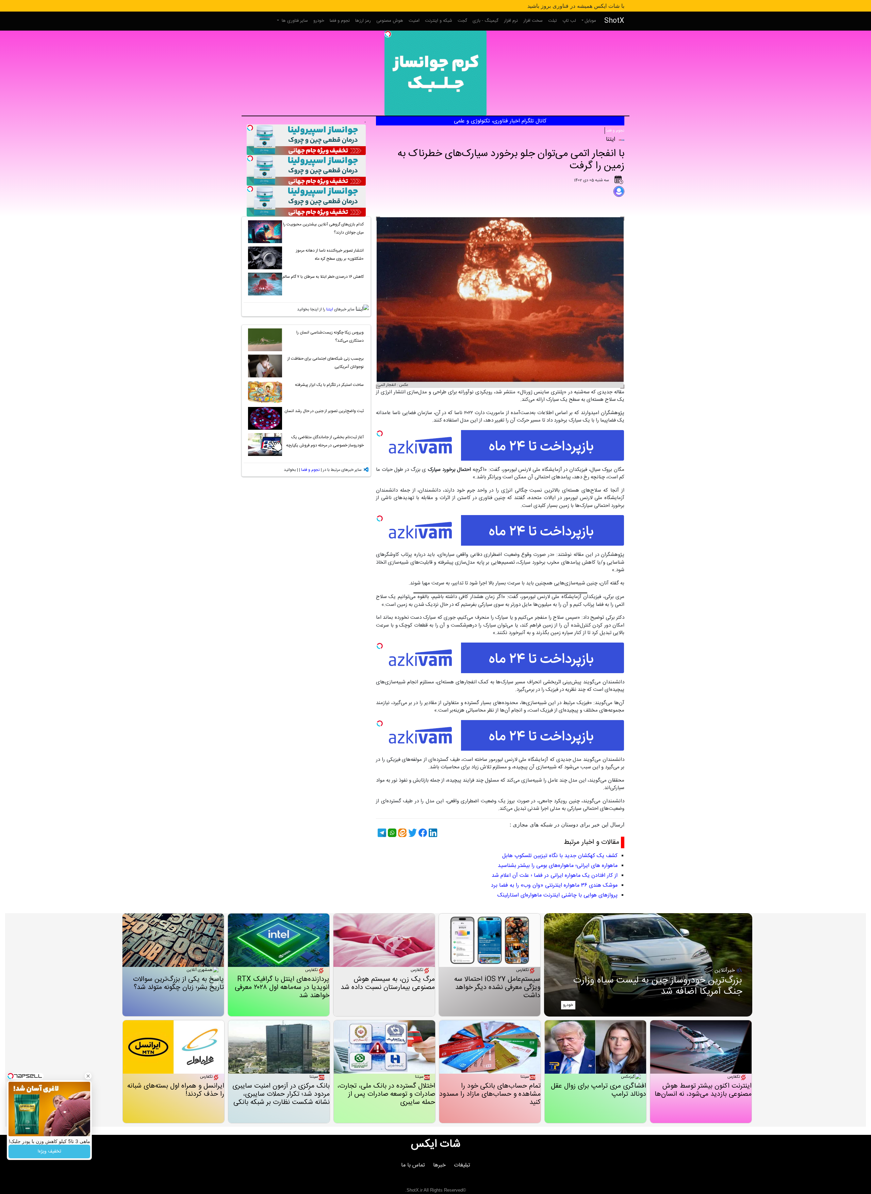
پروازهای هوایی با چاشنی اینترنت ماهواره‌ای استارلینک (557, 895)
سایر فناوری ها (294, 20)
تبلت (552, 20)
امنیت (414, 20)
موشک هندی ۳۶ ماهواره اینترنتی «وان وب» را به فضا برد (554, 885)
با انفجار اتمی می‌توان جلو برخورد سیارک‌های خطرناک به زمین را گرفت (510, 160)
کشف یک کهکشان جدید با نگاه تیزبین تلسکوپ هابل (560, 855)
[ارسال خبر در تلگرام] (381, 833)
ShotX (614, 21)
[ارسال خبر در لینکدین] (432, 833)
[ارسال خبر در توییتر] (412, 833)
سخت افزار (533, 20)
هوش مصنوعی (389, 20)
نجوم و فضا (340, 20)
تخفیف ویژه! (49, 1151)
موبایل (590, 20)
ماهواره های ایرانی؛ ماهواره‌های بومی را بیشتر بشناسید (558, 865)
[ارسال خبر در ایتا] (401, 833)
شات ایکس (435, 1144)
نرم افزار (511, 20)
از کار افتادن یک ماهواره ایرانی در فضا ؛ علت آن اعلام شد (555, 875)
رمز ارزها (363, 20)
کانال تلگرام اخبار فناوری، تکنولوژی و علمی (500, 121)
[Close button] (88, 1076)
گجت (462, 20)
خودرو (318, 20)
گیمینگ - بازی (485, 20)
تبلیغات (462, 1165)
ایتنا (329, 309)
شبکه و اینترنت (438, 20)
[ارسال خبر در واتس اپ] (391, 833)
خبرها (439, 1165)
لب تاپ (569, 20)
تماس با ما (413, 1165)
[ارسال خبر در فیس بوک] (422, 833)
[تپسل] (387, 34)
